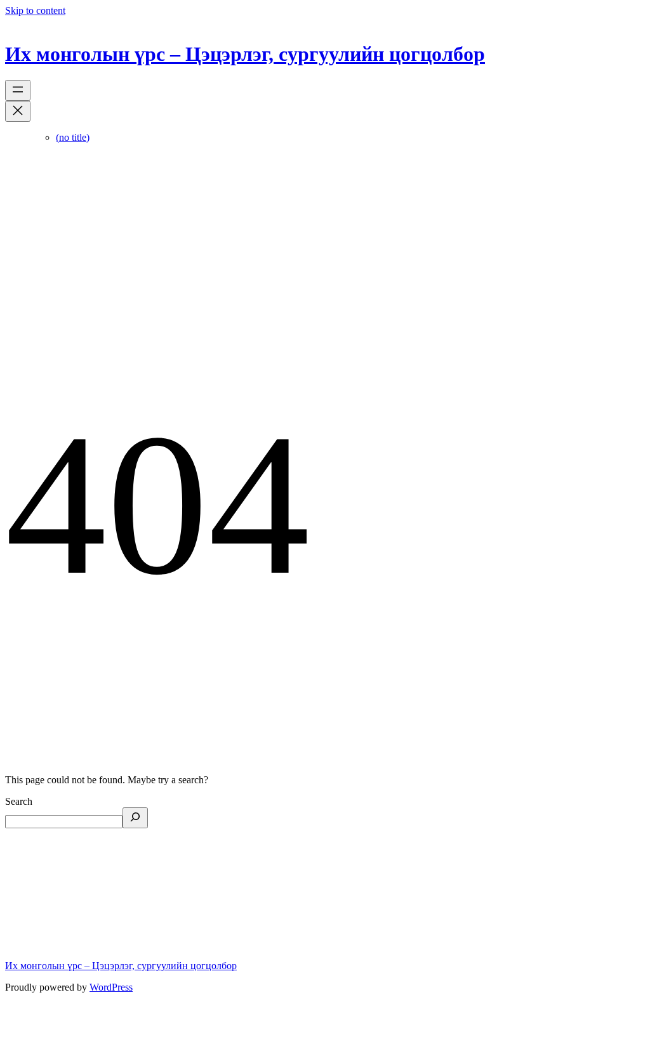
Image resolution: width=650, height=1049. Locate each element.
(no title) (73, 137)
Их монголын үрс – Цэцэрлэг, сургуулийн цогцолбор (245, 53)
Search (18, 801)
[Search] (135, 817)
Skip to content (35, 10)
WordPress (111, 987)
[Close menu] (17, 111)
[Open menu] (17, 90)
